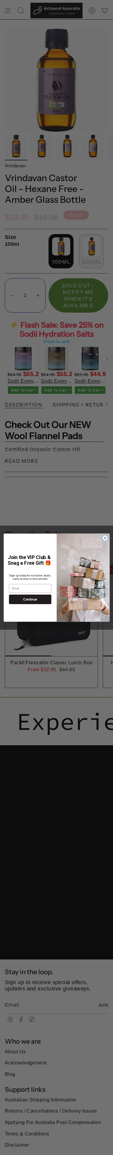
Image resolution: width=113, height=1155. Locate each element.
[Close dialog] (105, 538)
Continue (30, 599)
